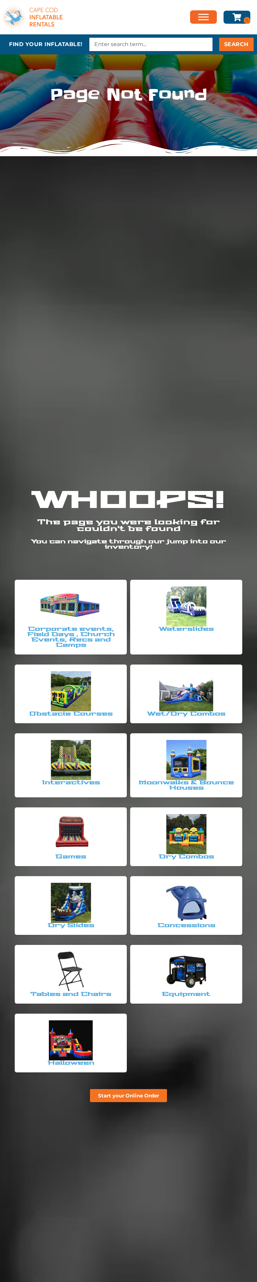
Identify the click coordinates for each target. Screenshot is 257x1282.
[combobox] (150, 44)
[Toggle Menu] (203, 17)
